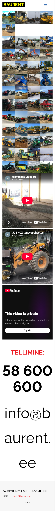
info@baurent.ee (23, 496)
